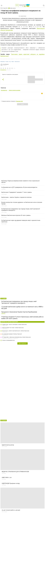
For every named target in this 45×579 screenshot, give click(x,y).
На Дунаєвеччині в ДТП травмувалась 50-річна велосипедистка (19, 187)
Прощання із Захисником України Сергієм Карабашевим (19, 312)
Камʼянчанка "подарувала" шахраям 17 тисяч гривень (16, 192)
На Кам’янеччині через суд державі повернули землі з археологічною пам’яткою (20, 221)
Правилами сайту (19, 101)
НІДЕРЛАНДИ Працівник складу (11, 483)
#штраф (6, 61)
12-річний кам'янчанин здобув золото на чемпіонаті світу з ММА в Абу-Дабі (22, 307)
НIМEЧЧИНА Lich (7, 477)
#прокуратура (17, 61)
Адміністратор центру (8, 445)
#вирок (12, 61)
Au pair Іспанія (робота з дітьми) (11, 510)
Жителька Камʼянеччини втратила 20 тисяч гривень (16, 215)
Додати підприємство (22, 343)
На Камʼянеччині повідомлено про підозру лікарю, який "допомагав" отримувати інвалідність (20, 209)
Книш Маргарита (6, 64)
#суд (10, 61)
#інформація (2, 61)
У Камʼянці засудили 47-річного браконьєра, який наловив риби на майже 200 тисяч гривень (22, 317)
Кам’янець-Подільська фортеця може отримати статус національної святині (20, 181)
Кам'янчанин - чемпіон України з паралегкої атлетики (16, 197)
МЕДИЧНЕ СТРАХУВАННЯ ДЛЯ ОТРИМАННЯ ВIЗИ (15, 471)
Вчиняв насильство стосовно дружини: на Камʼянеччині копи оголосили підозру (21, 203)
